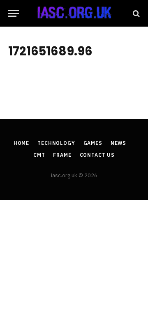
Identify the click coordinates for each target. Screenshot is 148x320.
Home (21, 143)
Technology (56, 143)
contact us (97, 155)
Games (92, 143)
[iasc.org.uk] (74, 13)
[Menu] (13, 13)
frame (62, 155)
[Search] (135, 13)
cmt (39, 155)
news (118, 143)
